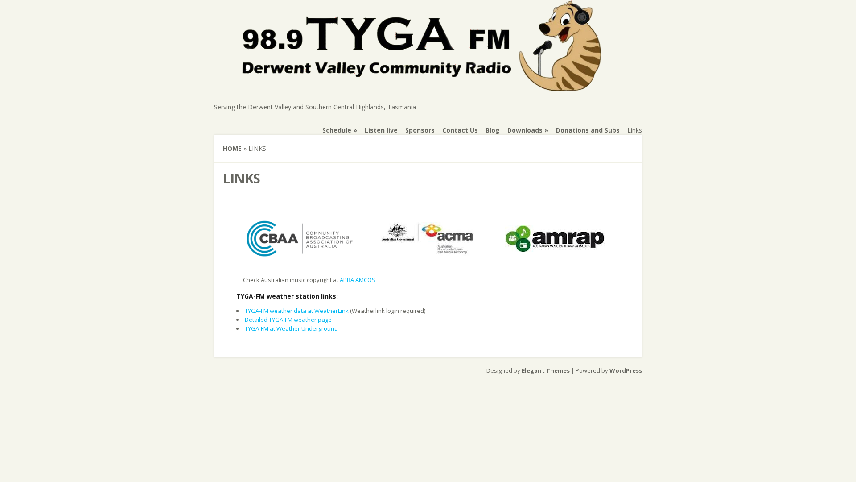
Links (634, 130)
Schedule (336, 130)
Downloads (525, 130)
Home (232, 148)
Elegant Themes (546, 370)
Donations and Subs (588, 130)
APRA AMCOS (357, 280)
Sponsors (420, 130)
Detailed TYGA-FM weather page (288, 320)
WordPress (625, 370)
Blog (493, 130)
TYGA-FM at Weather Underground (291, 328)
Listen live (381, 130)
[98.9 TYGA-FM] (424, 87)
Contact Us (460, 130)
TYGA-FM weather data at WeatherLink (297, 311)
